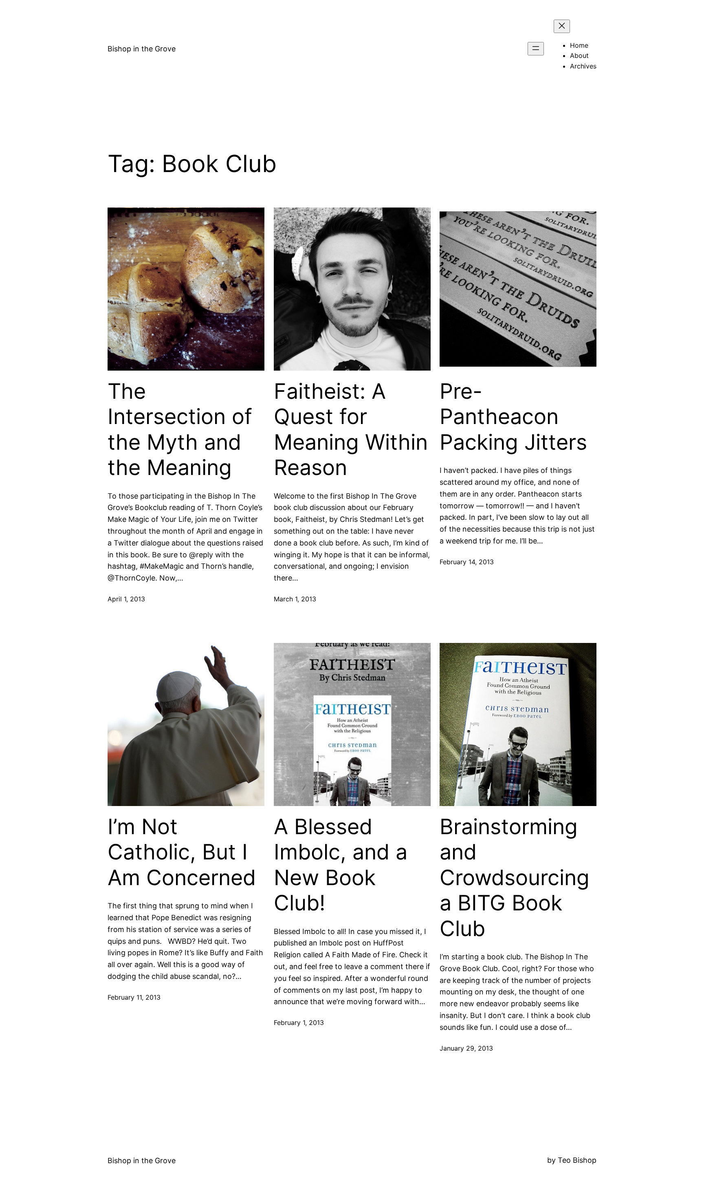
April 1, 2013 (126, 599)
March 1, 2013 (295, 599)
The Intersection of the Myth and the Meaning (180, 429)
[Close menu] (562, 26)
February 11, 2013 (134, 997)
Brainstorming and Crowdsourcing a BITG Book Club (515, 877)
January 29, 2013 (466, 1048)
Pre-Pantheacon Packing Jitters (513, 417)
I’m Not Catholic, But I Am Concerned (182, 852)
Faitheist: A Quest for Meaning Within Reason (351, 429)
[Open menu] (536, 48)
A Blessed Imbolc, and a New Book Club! (340, 865)
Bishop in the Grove (142, 48)
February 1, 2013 (299, 1022)
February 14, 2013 (467, 562)
